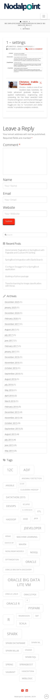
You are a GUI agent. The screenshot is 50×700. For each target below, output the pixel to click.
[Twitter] (40, 82)
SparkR (28, 650)
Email (7, 193)
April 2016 (9, 395)
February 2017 (11, 346)
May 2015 (9, 450)
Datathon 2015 (16, 497)
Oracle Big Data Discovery (18, 569)
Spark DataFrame (15, 643)
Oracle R (13, 603)
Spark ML (35, 642)
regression (24, 616)
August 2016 (10, 379)
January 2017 (10, 351)
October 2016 (11, 368)
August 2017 (10, 329)
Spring (9, 664)
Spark (12, 633)
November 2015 (12, 417)
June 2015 (9, 445)
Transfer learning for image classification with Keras (23, 284)
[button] (44, 16)
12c (10, 470)
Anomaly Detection (32, 478)
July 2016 (9, 384)
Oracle (31, 562)
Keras (8, 536)
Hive (25, 518)
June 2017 (9, 340)
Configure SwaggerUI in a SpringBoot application (22, 268)
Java (36, 518)
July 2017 (9, 335)
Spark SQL (30, 657)
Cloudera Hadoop (29, 489)
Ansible (10, 485)
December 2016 (12, 357)
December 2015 (12, 412)
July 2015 (9, 439)
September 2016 (12, 373)
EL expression (27, 510)
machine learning (27, 536)
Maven (22, 544)
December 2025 (12, 302)
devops (11, 506)
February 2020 (11, 318)
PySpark (34, 608)
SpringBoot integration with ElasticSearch (24, 259)
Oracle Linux (11, 594)
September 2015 (12, 428)
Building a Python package (17, 276)
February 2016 (11, 406)
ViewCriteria (28, 671)
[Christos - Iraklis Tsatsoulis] (13, 84)
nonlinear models (14, 551)
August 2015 (10, 434)
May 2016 (9, 390)
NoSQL (34, 552)
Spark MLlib (12, 650)
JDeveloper (32, 528)
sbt (37, 616)
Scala (22, 623)
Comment (12, 145)
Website (9, 207)
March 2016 (10, 401)
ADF (26, 470)
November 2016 (12, 362)
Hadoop (11, 519)
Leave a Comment (35, 49)
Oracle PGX (30, 594)
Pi (27, 600)
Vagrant (11, 672)
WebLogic (27, 678)
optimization (12, 559)
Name (7, 179)
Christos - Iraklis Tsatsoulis (28, 83)
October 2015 (11, 423)
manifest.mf (9, 543)
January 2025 (10, 307)
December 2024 (12, 313)
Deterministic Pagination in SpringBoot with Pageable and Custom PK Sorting (24, 251)
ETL (39, 511)
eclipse (26, 504)
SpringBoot (26, 664)
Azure (22, 484)
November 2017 (12, 324)
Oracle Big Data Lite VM (24, 582)
